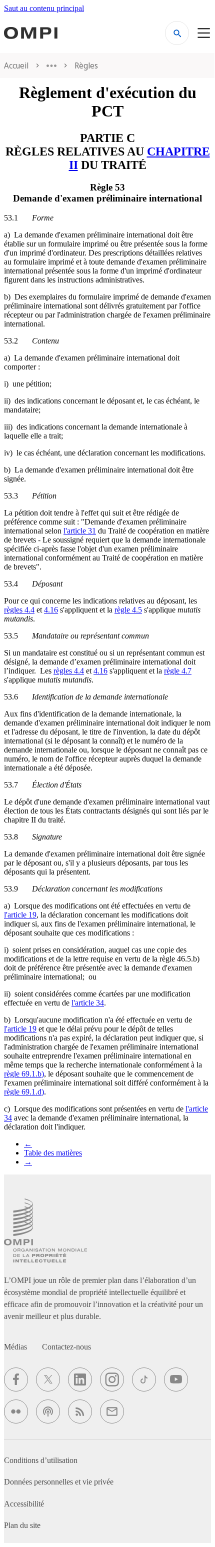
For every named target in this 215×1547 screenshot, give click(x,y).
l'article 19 (20, 914)
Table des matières (53, 1152)
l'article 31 (80, 530)
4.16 (51, 610)
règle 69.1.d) (24, 1092)
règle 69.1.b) (24, 1074)
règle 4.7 (178, 670)
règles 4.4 (19, 610)
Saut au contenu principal (44, 8)
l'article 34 (88, 1002)
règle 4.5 (128, 610)
